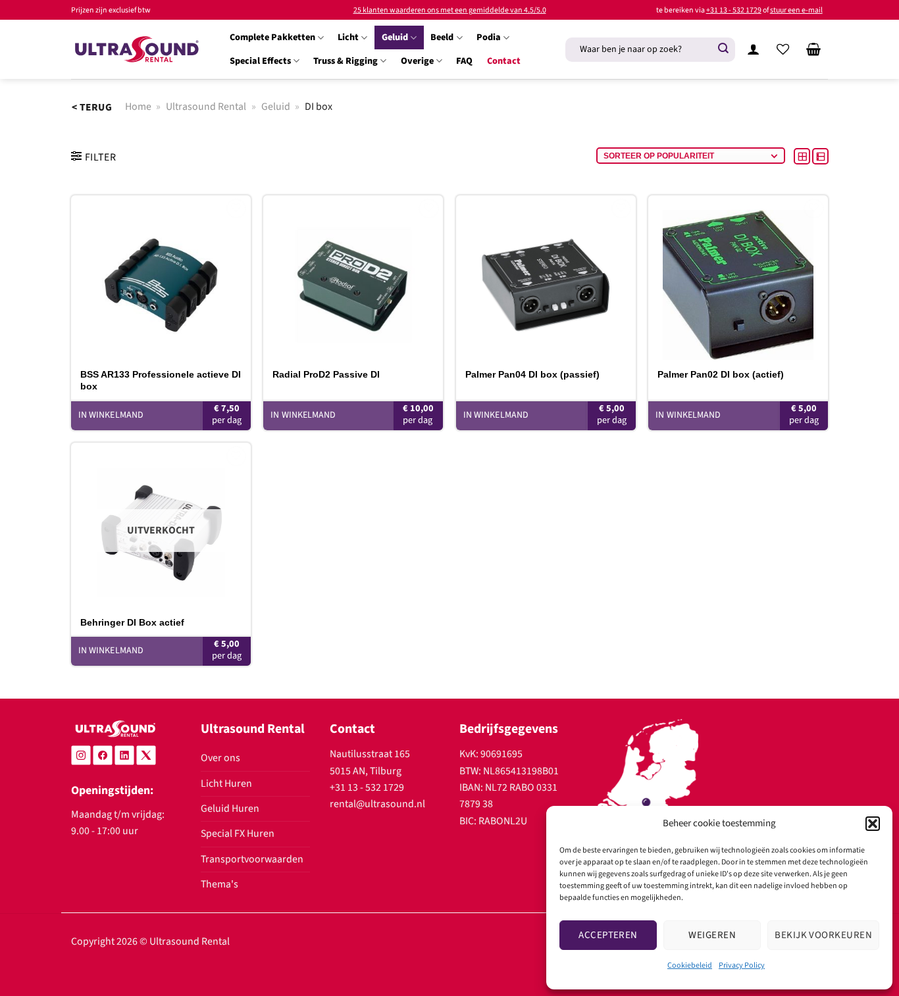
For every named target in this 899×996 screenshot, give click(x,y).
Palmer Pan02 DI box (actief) (720, 374)
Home (138, 106)
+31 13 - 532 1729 (733, 10)
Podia (488, 37)
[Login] (753, 49)
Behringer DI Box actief (132, 622)
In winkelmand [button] (110, 415)
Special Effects (260, 61)
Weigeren (712, 935)
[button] (872, 823)
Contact (504, 61)
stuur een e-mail (796, 10)
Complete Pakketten (272, 37)
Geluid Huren (230, 808)
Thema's (219, 884)
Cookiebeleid (689, 965)
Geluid (395, 37)
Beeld (441, 37)
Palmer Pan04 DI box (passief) (532, 374)
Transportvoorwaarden (252, 859)
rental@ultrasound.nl (377, 804)
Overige (417, 61)
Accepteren (608, 935)
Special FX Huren (237, 833)
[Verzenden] (723, 49)
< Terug (92, 107)
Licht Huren (226, 783)
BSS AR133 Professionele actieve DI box (160, 380)
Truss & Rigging (345, 61)
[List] (820, 156)
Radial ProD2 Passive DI (326, 374)
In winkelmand (110, 650)
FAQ (464, 61)
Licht (348, 37)
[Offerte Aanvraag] (813, 49)
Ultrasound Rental (206, 106)
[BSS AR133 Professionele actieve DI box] (161, 278)
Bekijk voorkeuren (823, 935)
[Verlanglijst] (783, 49)
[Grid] (803, 156)
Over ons (220, 758)
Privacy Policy (742, 965)
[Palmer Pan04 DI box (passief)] (546, 278)
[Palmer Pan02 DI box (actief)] (738, 278)
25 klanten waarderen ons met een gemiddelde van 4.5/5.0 (449, 10)
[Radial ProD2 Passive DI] (353, 278)
